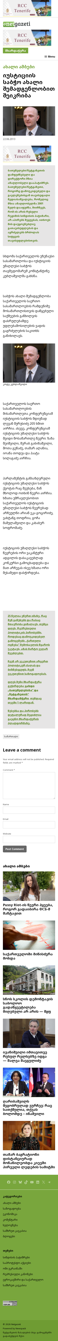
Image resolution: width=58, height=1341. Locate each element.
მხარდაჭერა (15, 50)
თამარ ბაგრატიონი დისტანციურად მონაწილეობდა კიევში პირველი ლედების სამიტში (29, 1160)
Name (6, 804)
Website (7, 833)
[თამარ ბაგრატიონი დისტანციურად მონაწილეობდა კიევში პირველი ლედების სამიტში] (29, 1136)
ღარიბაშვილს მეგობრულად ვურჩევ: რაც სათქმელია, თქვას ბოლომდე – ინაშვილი (27, 1107)
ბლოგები (9, 1236)
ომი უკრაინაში (12, 1268)
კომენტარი (10, 1219)
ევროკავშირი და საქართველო (23, 1279)
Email (5, 819)
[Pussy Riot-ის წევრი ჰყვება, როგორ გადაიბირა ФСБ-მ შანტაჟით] (29, 886)
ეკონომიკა (10, 1214)
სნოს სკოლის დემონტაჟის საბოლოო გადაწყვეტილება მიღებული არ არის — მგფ (28, 1005)
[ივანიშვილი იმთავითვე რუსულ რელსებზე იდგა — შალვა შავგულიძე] (29, 1033)
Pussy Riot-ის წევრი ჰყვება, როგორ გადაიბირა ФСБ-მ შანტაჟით (28, 909)
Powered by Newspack (14, 1328)
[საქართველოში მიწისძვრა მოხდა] (29, 935)
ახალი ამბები (19, 67)
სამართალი (11, 736)
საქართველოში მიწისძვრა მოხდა (28, 956)
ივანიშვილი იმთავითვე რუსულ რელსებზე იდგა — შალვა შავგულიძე (25, 1056)
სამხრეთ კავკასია (15, 1230)
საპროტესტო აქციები (17, 1262)
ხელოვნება (10, 1225)
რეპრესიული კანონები (18, 1274)
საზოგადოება (12, 1208)
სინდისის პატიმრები (16, 1257)
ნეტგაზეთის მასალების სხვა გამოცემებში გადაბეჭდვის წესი (27, 1334)
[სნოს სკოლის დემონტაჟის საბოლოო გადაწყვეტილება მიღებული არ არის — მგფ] (29, 980)
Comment (9, 769)
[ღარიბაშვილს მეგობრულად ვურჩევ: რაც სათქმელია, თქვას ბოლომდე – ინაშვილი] (29, 1082)
